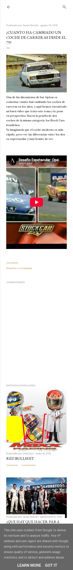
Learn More (29, 565)
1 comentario (28, 465)
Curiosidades (25, 268)
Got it (51, 565)
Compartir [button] (12, 262)
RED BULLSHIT (20, 458)
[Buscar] (64, 6)
